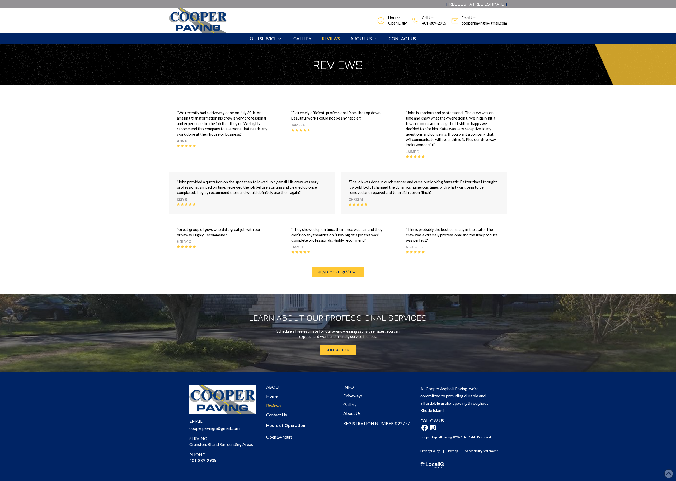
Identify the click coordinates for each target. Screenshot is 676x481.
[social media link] (424, 427)
